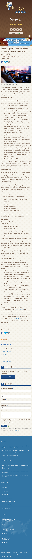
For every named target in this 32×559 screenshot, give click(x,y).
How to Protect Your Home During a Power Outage (15, 471)
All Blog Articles (7, 344)
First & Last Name (7, 388)
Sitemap (16, 455)
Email (3, 394)
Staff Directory (6, 508)
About (6, 455)
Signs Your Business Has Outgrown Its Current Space (15, 475)
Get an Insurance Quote (8, 501)
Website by (23, 554)
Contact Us (5, 491)
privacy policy (17, 430)
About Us (4, 487)
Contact (11, 455)
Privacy (25, 552)
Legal (17, 554)
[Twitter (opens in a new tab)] (14, 29)
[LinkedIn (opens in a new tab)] (17, 29)
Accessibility (11, 554)
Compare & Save (7, 377)
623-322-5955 (17, 318)
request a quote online (19, 450)
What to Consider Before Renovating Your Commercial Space (15, 466)
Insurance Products (7, 498)
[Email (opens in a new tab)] (9, 62)
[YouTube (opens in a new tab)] (20, 29)
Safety (4, 354)
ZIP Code (4, 405)
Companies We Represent (9, 505)
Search (20, 552)
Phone (3, 399)
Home (2, 455)
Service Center (6, 494)
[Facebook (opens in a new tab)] (11, 29)
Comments (4, 411)
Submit (4, 426)
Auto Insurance (7, 351)
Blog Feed (5, 339)
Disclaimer (4, 554)
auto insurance (20, 309)
